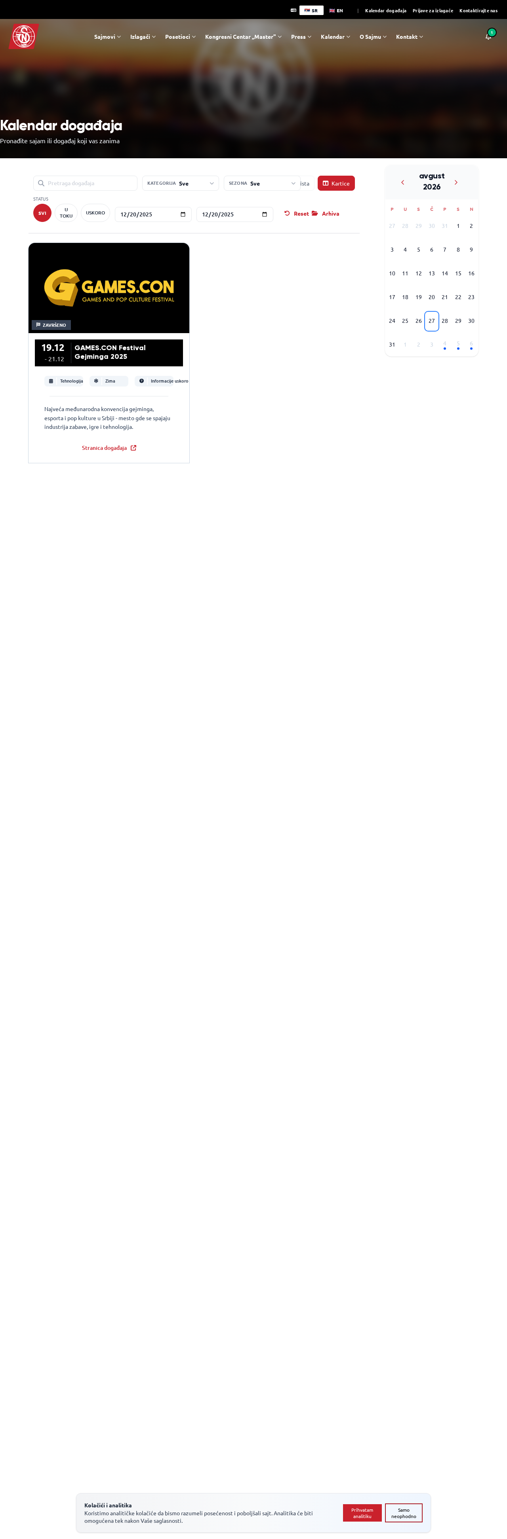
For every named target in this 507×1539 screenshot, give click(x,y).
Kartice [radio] (341, 183)
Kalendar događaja (385, 10)
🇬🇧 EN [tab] (336, 10)
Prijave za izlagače (433, 10)
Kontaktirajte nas (478, 10)
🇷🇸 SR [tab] (311, 10)
